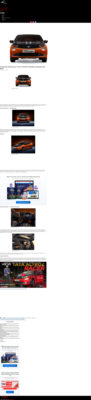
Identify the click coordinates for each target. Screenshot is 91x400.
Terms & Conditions (5, 396)
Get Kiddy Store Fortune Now (23, 202)
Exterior (6, 317)
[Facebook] (35, 22)
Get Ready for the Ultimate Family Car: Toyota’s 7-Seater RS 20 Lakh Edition (12, 318)
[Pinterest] (31, 22)
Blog (3, 16)
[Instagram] (33, 22)
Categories (1, 340)
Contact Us (4, 19)
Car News (2, 317)
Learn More (10, 392)
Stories (3, 18)
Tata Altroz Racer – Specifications (30, 317)
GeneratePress (11, 399)
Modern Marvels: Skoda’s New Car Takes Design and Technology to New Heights (13, 319)
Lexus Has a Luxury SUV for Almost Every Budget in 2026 (9, 330)
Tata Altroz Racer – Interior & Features (19, 317)
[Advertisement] (23, 96)
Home (3, 14)
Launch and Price (10, 317)
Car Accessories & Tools (6, 17)
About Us (3, 15)
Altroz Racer (21, 131)
